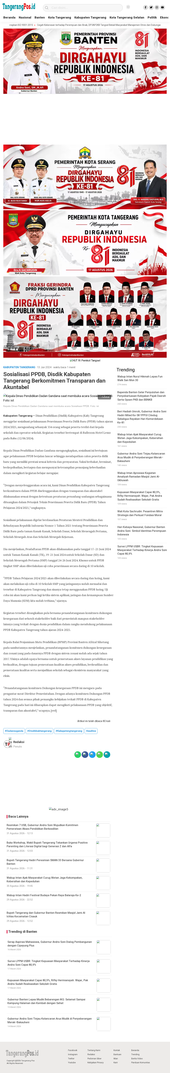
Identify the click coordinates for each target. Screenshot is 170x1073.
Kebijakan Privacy (95, 1062)
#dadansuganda (14, 731)
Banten (40, 17)
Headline (91, 731)
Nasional (25, 17)
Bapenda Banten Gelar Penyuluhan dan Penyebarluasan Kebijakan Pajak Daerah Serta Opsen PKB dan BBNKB (141, 396)
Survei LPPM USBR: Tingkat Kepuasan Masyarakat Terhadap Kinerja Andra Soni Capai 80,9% (48, 963)
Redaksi (91, 1054)
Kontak (117, 1050)
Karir (116, 1062)
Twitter (71, 1058)
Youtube (72, 1062)
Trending (135, 1054)
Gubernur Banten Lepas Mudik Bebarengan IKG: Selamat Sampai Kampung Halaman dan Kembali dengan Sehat (46, 1001)
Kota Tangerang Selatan (127, 17)
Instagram (73, 1054)
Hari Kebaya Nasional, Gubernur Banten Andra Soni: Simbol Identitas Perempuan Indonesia (141, 531)
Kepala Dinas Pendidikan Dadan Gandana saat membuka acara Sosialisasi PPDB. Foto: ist (51, 406)
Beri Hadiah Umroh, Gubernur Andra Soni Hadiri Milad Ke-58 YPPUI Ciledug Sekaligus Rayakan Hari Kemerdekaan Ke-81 (141, 417)
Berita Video (137, 1058)
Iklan (116, 1058)
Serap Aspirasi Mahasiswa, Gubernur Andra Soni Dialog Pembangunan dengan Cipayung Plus (49, 944)
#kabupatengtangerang (69, 731)
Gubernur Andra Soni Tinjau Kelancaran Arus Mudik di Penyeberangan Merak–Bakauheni (49, 1020)
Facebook (72, 1050)
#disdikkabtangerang (39, 731)
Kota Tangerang (59, 17)
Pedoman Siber (94, 1058)
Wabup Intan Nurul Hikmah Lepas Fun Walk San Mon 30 (140, 378)
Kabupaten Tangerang (90, 17)
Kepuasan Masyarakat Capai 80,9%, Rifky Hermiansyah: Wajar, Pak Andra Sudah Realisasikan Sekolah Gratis (47, 982)
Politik (152, 17)
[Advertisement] (85, 120)
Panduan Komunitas (140, 1062)
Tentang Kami (93, 1050)
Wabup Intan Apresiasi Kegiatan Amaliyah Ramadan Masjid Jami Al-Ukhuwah (138, 476)
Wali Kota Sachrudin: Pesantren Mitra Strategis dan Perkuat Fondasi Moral (140, 513)
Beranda (9, 17)
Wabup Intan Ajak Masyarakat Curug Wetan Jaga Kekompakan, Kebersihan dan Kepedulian (140, 438)
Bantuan (117, 1054)
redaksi (18, 742)
